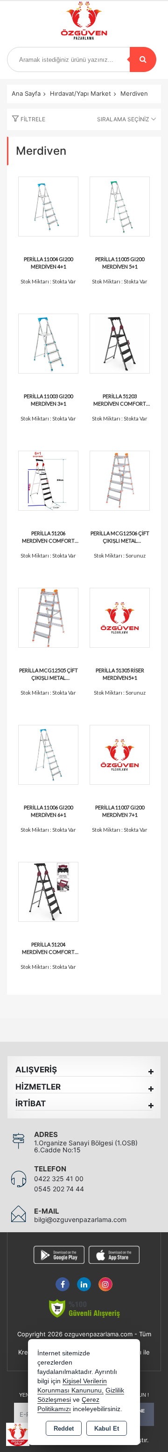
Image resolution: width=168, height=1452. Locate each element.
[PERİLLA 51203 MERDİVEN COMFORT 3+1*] (120, 342)
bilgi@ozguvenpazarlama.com (80, 1219)
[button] (26, 119)
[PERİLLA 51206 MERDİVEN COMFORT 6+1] (48, 479)
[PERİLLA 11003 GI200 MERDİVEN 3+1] (48, 342)
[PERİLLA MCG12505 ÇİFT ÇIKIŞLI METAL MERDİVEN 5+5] (48, 616)
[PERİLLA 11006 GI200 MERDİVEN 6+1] (48, 753)
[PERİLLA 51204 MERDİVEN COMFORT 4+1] (48, 891)
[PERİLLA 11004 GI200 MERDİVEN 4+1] (48, 205)
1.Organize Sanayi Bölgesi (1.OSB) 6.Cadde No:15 (86, 1146)
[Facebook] (62, 1279)
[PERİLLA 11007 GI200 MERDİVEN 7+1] (120, 753)
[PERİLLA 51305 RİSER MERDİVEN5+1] (120, 616)
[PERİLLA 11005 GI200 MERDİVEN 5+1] (120, 205)
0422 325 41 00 (59, 1179)
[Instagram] (105, 1279)
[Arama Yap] (143, 59)
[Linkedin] (84, 1279)
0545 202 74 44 (59, 1189)
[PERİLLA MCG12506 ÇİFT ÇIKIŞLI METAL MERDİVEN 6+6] (120, 479)
